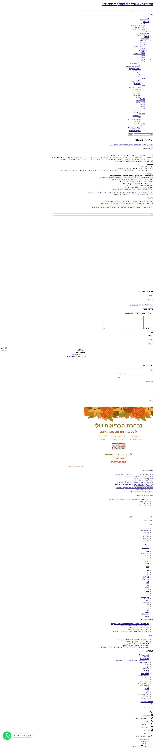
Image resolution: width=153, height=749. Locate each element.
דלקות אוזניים (136, 129)
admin (112, 145)
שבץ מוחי (146, 606)
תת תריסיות (137, 116)
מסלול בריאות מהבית (138, 25)
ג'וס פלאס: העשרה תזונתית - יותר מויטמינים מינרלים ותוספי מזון (129, 500)
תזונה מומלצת (145, 614)
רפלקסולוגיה (146, 602)
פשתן (147, 591)
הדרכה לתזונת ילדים (134, 127)
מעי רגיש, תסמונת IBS (133, 67)
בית (148, 18)
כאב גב (138, 97)
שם (151, 332)
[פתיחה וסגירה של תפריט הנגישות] (151, 704)
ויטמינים (147, 544)
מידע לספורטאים (139, 27)
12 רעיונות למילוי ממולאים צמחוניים (128, 639)
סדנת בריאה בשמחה (142, 35)
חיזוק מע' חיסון (145, 548)
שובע (148, 608)
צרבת (139, 74)
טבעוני (147, 555)
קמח (148, 595)
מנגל (148, 572)
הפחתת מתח (136, 82)
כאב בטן (138, 76)
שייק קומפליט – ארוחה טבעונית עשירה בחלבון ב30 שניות (135, 482)
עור (143, 108)
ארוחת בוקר (146, 532)
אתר (151, 340)
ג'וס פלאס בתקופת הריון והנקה (143, 486)
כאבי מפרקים (136, 93)
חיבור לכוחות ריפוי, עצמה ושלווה (142, 480)
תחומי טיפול (145, 59)
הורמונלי (142, 114)
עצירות (138, 65)
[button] (7, 735)
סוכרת (143, 104)
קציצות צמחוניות (143, 694)
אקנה (139, 110)
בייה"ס (147, 534)
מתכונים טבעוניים (139, 54)
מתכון (146, 576)
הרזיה (147, 540)
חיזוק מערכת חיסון (135, 131)
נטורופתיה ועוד (144, 33)
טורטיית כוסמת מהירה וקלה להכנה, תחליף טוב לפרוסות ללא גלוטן (121, 647)
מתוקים (142, 55)
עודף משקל (137, 71)
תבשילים (142, 50)
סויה (148, 581)
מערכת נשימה (140, 102)
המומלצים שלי (144, 659)
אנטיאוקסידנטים (145, 530)
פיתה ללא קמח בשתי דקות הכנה (142, 478)
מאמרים (146, 37)
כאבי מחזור (137, 95)
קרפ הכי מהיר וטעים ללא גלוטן (132, 645)
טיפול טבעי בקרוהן (135, 69)
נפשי (143, 78)
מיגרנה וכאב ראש (135, 87)
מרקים (143, 52)
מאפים (142, 42)
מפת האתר (145, 743)
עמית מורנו (134, 746)
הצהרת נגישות (144, 740)
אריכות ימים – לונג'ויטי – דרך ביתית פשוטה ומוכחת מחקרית (134, 474)
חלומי (147, 549)
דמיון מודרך (145, 538)
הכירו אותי (145, 31)
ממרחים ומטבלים (139, 46)
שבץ (148, 604)
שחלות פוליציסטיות (134, 119)
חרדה (139, 80)
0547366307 (71, 356)
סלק (148, 585)
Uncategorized (144, 655)
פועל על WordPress (147, 702)
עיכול (143, 61)
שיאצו (147, 610)
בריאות (146, 536)
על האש (147, 586)
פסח (115, 145)
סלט (147, 583)
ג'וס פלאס (146, 22)
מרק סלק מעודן (134, 305)
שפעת (147, 612)
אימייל (150, 336)
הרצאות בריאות (144, 505)
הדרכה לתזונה (140, 101)
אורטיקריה (137, 112)
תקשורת (147, 616)
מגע (148, 568)
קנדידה (138, 72)
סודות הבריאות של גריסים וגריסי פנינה (141, 491)
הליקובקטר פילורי (135, 63)
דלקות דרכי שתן (139, 123)
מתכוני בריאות (144, 40)
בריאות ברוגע (144, 20)
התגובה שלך (148, 328)
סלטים (143, 48)
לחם (147, 567)
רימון (147, 601)
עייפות (143, 106)
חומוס (147, 546)
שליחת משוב (145, 741)
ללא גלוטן (142, 44)
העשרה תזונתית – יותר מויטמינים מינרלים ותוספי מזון (132, 661)
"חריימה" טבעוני (146, 305)
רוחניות (142, 99)
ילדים (143, 125)
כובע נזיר (147, 563)
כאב (143, 86)
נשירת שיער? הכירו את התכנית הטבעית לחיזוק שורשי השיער (133, 484)
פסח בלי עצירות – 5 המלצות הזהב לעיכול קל (139, 476)
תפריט (150, 14)
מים (148, 570)
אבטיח (147, 528)
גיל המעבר (137, 121)
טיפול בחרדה (146, 559)
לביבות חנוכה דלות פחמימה (144, 489)
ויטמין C (147, 542)
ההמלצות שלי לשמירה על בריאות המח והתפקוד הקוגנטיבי (134, 488)
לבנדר (147, 565)
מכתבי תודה (145, 39)
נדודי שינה (137, 84)
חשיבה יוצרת (145, 553)
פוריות (139, 117)
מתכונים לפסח (140, 57)
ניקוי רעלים (145, 579)
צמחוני (147, 593)
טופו (148, 557)
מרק (148, 574)
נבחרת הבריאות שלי (138, 29)
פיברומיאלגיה (136, 89)
